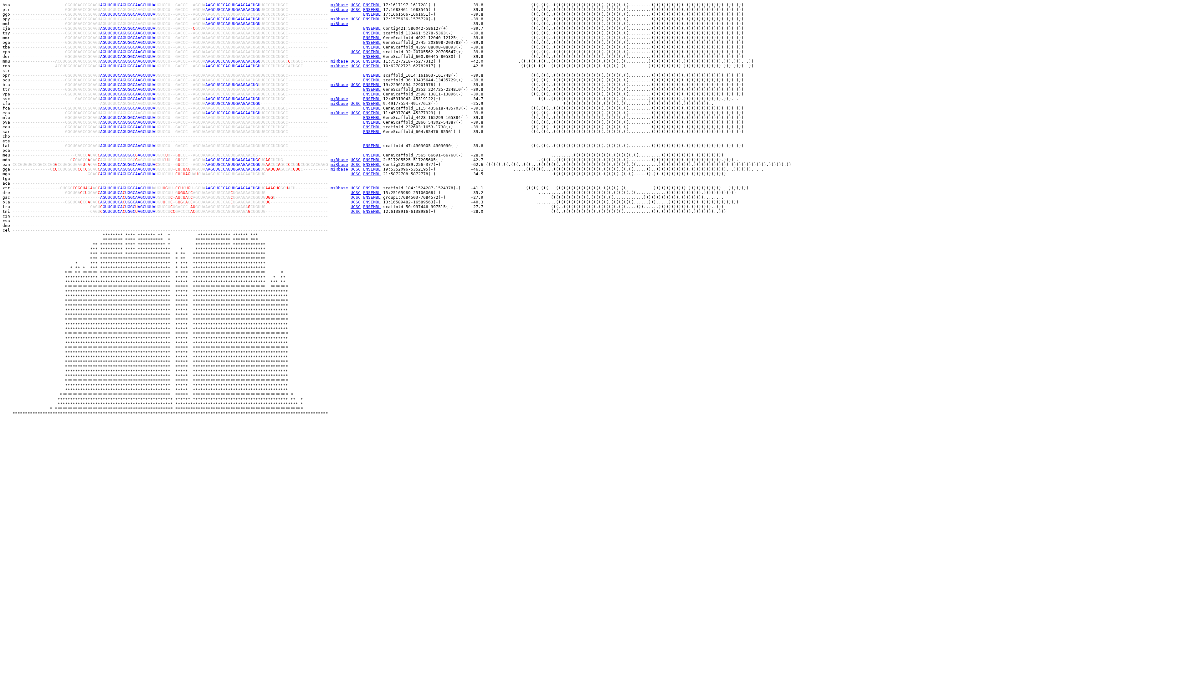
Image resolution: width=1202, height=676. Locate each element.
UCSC (356, 5)
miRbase (339, 5)
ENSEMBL (372, 5)
